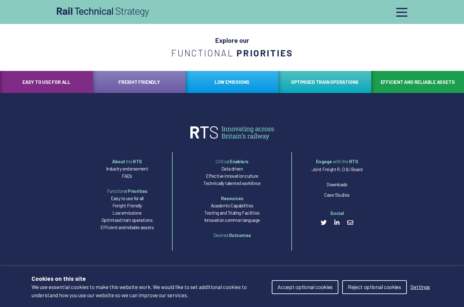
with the (337, 161)
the (127, 161)
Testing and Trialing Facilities (231, 213)
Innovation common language (232, 220)
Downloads (337, 184)
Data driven (232, 168)
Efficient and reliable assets (127, 227)
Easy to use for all (127, 198)
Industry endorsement (127, 168)
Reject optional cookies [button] (374, 286)
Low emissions (126, 213)
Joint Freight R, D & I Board (337, 169)
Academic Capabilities (232, 205)
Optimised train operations (127, 220)
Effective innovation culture (232, 176)
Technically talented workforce (232, 183)
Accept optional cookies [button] (305, 286)
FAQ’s (127, 176)
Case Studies (336, 195)
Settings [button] (420, 286)
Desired (232, 235)
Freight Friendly (127, 205)
